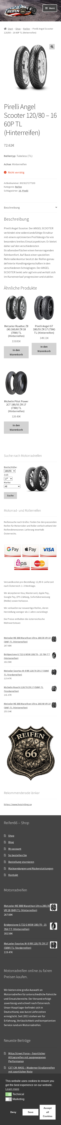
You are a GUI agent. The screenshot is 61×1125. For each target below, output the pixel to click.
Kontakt (13, 875)
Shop (18, 28)
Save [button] (30, 1112)
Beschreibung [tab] (12, 207)
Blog (11, 842)
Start (10, 28)
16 (20, 190)
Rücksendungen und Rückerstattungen (30, 868)
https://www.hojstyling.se (18, 804)
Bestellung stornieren (21, 861)
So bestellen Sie (17, 855)
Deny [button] (13, 1112)
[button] (52, 46)
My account (14, 848)
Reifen (26, 28)
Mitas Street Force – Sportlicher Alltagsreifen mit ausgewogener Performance (27, 1057)
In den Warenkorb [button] (16, 352)
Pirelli (25, 190)
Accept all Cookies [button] (47, 1112)
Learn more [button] (12, 1089)
